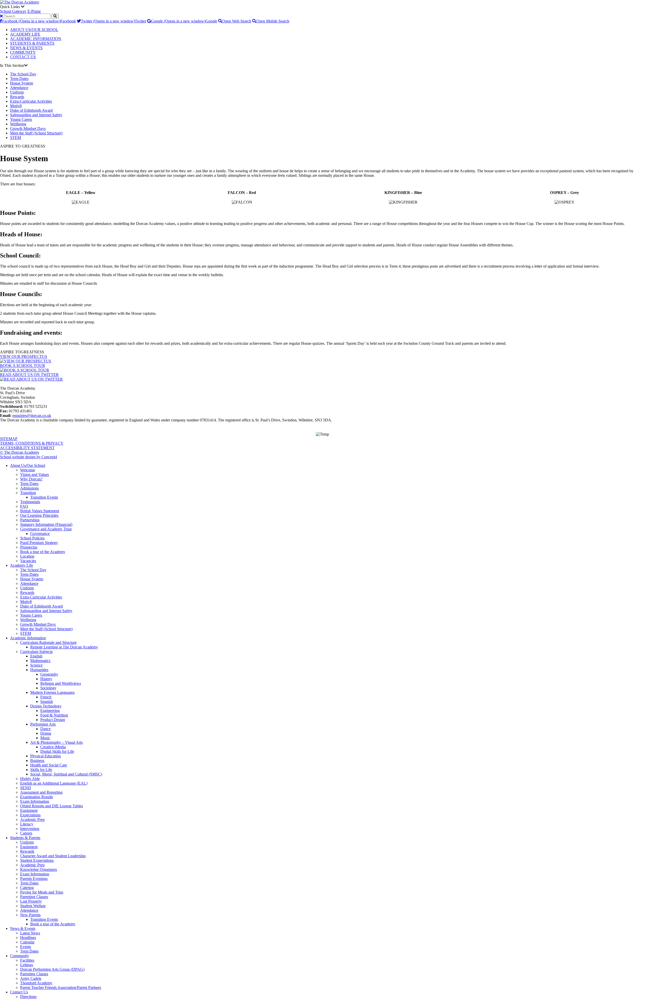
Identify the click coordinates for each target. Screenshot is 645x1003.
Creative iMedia (53, 747)
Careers (26, 833)
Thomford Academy (36, 983)
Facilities (27, 960)
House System (21, 83)
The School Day (23, 74)
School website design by (21, 457)
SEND (25, 788)
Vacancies (28, 561)
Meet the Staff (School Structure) (36, 133)
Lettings (26, 965)
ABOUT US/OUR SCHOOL (34, 29)
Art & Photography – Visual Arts (56, 742)
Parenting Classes (34, 897)
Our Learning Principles (39, 515)
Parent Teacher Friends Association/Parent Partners (60, 987)
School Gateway (13, 11)
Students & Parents (25, 838)
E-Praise (34, 11)
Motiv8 (16, 106)
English (36, 656)
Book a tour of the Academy (42, 552)
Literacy (26, 824)
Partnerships (30, 520)
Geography (49, 674)
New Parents (30, 915)
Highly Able (30, 779)
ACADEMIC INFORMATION (35, 39)
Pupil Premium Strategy (39, 542)
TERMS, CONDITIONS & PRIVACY (31, 443)
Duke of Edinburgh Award (31, 110)
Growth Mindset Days (28, 128)
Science (36, 665)
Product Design (52, 720)
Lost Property (31, 901)
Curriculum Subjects (36, 651)
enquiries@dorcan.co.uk (31, 415)
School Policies (32, 538)
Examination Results (36, 797)
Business (37, 760)
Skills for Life (41, 769)
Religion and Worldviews (60, 683)
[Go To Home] (19, 2)
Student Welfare (33, 906)
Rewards (17, 97)
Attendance (19, 87)
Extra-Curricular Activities (31, 101)
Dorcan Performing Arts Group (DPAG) (52, 969)
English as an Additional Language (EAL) (53, 783)
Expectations (30, 815)
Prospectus (28, 547)
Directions (28, 996)
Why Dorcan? (31, 479)
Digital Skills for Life (57, 751)
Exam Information (34, 801)
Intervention (29, 828)
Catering (27, 887)
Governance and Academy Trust (46, 529)
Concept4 (49, 457)
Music (45, 738)
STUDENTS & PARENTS (32, 43)
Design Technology (45, 706)
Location (27, 556)
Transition (28, 493)
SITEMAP (8, 439)
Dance (45, 729)
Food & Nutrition (54, 715)
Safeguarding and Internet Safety (36, 115)
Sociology (48, 688)
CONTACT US (23, 57)
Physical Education (45, 756)
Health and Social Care (48, 765)
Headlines (28, 937)
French (45, 697)
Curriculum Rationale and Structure (48, 642)
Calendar (27, 942)
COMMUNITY (23, 52)
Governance (40, 533)
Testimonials (30, 502)
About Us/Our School (27, 465)
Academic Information (28, 638)
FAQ (24, 506)
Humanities (39, 670)
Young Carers (21, 119)
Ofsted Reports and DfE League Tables (51, 806)
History (46, 679)
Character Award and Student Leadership (53, 856)
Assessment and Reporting (41, 792)
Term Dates (19, 78)
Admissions (29, 488)
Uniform (17, 92)
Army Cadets (30, 978)
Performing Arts (43, 724)
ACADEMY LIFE (25, 34)
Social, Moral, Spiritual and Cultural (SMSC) (66, 774)
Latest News (30, 933)
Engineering (50, 710)
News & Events (22, 928)
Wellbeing (18, 124)
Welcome (27, 470)
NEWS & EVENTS (26, 48)
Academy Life (21, 565)
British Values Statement (39, 511)
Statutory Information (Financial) (46, 524)
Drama (45, 733)
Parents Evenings (34, 878)
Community (19, 956)
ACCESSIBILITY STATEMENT (27, 448)
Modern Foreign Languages (52, 692)
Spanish (46, 701)
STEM (15, 137)
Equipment (29, 810)
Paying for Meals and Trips (41, 892)
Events (25, 946)
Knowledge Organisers (38, 869)
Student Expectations (37, 860)
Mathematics (40, 660)
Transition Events (44, 497)
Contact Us (19, 992)
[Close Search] (1, 16)
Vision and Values (34, 474)
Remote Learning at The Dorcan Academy (64, 647)
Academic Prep (32, 819)
